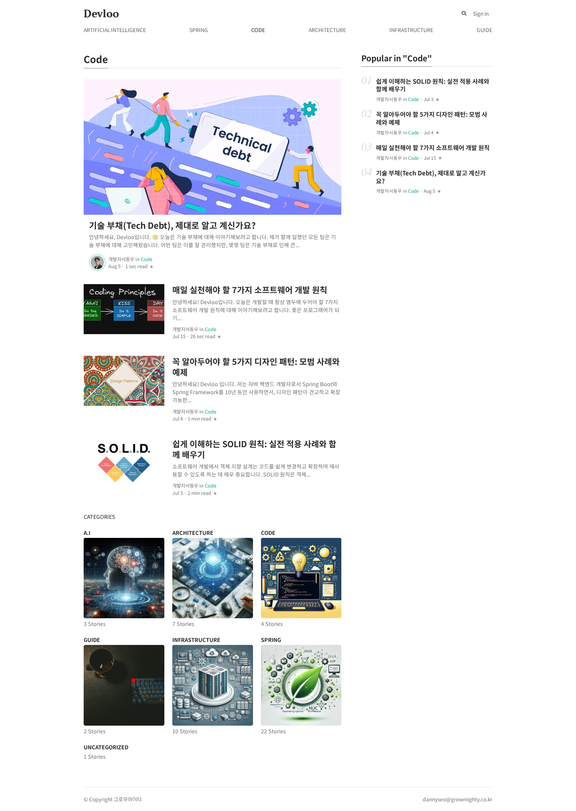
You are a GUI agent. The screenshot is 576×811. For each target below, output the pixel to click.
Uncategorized (106, 747)
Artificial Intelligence (115, 29)
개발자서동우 (121, 258)
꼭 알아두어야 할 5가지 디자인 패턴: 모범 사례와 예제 (256, 366)
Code (258, 29)
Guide (484, 29)
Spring (198, 29)
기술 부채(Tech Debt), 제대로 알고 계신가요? (172, 225)
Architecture (327, 29)
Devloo (101, 13)
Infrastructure (411, 29)
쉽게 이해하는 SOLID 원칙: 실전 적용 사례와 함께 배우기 (254, 449)
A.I (87, 533)
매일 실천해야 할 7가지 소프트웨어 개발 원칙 (249, 289)
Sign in (481, 13)
